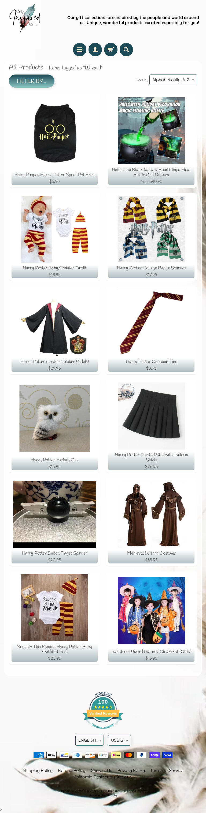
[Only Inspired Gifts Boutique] (24, 20)
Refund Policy (71, 770)
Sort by (142, 80)
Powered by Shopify (103, 795)
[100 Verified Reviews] (103, 731)
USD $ (117, 740)
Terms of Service (166, 770)
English (87, 740)
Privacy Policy (131, 770)
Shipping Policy (38, 770)
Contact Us (101, 770)
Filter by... (31, 81)
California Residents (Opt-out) (103, 776)
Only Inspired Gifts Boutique (101, 791)
